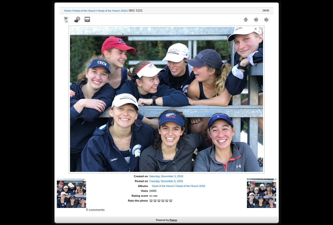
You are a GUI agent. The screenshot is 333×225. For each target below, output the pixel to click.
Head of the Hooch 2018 (112, 10)
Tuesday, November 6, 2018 (166, 181)
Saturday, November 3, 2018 (166, 176)
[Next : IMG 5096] (266, 19)
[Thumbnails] (246, 19)
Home (67, 10)
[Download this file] (87, 19)
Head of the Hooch (84, 10)
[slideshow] (67, 19)
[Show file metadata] (77, 19)
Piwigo (173, 220)
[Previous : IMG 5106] (256, 19)
